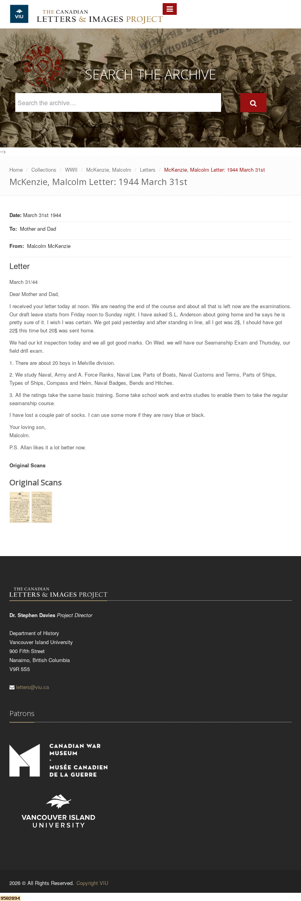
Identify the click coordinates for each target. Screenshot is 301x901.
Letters (148, 169)
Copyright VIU (92, 883)
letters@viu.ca (32, 687)
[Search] (253, 102)
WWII (71, 169)
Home (16, 169)
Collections (43, 169)
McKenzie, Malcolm (108, 169)
